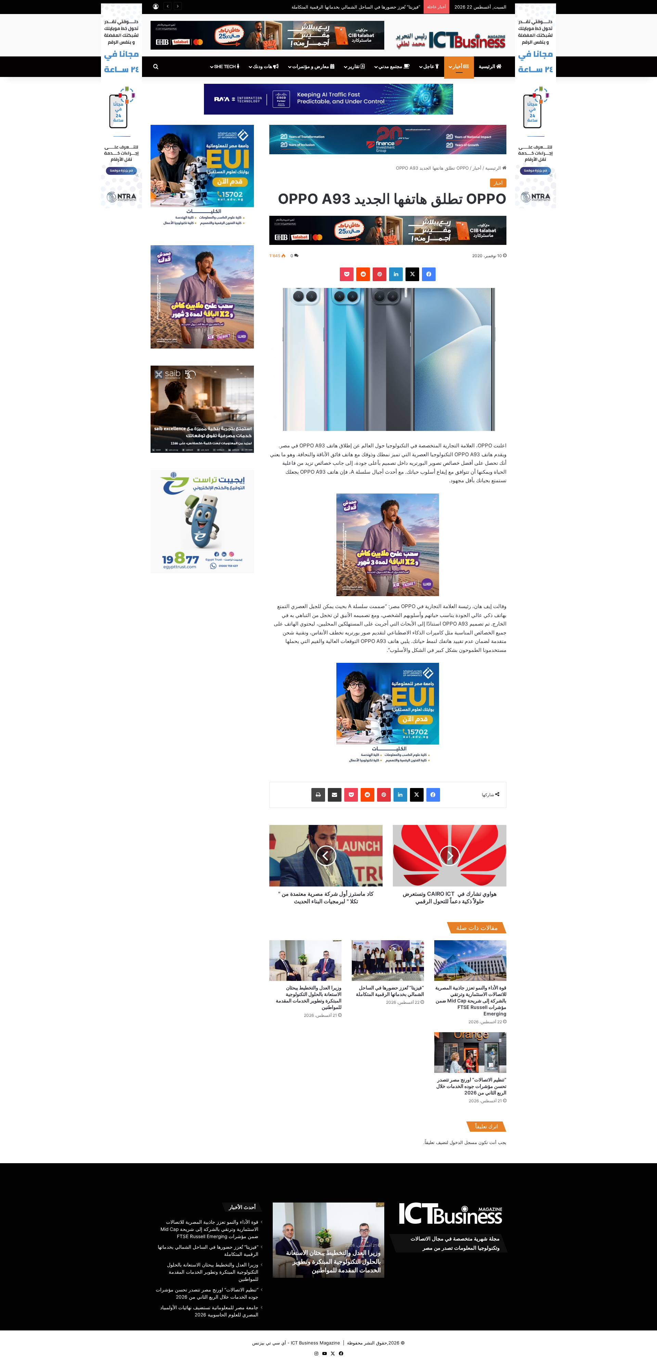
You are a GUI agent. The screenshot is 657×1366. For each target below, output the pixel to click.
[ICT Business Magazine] (450, 37)
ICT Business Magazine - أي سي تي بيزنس (296, 1342)
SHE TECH (225, 66)
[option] (302, 1240)
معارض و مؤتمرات (311, 66)
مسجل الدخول (463, 1142)
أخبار (458, 66)
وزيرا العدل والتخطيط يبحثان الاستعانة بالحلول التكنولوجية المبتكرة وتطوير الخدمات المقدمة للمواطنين (212, 1272)
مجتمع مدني (390, 66)
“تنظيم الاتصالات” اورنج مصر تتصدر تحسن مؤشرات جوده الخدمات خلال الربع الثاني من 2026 (471, 1086)
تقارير (354, 66)
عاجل (429, 66)
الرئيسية (487, 66)
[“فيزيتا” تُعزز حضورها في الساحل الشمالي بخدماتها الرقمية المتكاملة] (388, 960)
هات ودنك (263, 66)
